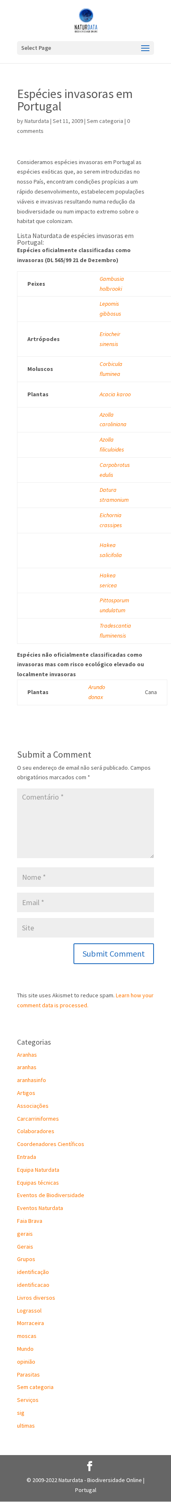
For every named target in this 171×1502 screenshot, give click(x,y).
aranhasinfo (31, 1080)
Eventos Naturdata (40, 1208)
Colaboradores (35, 1131)
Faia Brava (29, 1221)
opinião (26, 1361)
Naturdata (36, 121)
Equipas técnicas (38, 1182)
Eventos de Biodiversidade (50, 1195)
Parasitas (28, 1374)
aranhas (27, 1067)
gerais (25, 1233)
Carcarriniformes (38, 1118)
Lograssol (29, 1310)
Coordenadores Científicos (50, 1144)
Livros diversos (36, 1297)
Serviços (28, 1400)
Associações (33, 1105)
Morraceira (30, 1323)
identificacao (33, 1284)
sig (20, 1412)
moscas (27, 1336)
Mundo (25, 1348)
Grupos (26, 1259)
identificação (33, 1272)
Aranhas (27, 1054)
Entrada (26, 1157)
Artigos (26, 1093)
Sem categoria (105, 121)
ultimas (26, 1425)
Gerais (25, 1246)
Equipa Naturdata (38, 1169)
